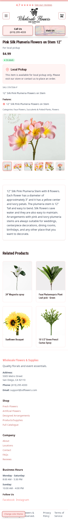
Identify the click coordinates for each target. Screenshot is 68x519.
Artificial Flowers (12, 411)
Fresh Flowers (10, 406)
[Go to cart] (61, 15)
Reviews (7, 459)
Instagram (22, 500)
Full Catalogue (10, 424)
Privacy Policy (47, 514)
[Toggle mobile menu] (6, 15)
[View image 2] (17, 166)
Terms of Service (59, 514)
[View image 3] (28, 166)
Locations (8, 445)
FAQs (5, 454)
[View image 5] (49, 166)
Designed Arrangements (16, 415)
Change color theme (13, 514)
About (6, 440)
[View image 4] (39, 166)
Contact (7, 450)
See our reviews (43, 4)
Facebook (9, 500)
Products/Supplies (13, 420)
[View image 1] (7, 166)
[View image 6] (60, 166)
